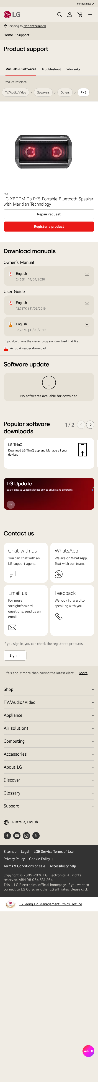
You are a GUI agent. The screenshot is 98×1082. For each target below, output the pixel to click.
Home (8, 35)
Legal (25, 851)
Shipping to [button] (27, 26)
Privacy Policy (14, 859)
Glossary (12, 792)
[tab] (20, 70)
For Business (84, 3)
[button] (59, 14)
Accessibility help (63, 866)
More (83, 673)
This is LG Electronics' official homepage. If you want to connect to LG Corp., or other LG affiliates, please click (49, 887)
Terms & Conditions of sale (24, 866)
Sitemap (10, 851)
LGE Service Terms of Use (54, 851)
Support (23, 35)
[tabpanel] (49, 297)
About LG (13, 766)
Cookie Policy (39, 859)
